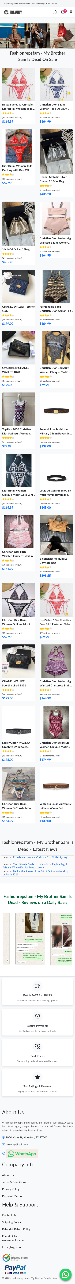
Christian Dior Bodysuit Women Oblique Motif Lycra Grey (54, 372)
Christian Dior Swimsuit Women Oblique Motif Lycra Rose (54, 747)
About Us (8, 1175)
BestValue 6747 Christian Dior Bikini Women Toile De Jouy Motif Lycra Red (17, 108)
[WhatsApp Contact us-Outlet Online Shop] (66, 1275)
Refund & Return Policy (16, 1229)
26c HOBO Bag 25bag (15, 249)
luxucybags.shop (12, 1247)
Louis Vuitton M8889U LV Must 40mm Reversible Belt (55, 494)
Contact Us (9, 1215)
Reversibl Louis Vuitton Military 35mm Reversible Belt (55, 433)
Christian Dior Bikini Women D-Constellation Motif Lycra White (17, 808)
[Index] (55, 12)
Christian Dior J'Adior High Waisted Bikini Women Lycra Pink (56, 242)
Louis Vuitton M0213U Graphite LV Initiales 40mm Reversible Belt (16, 747)
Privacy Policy (10, 1189)
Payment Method (12, 1196)
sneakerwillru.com (13, 1240)
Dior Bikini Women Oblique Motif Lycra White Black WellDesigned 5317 (18, 494)
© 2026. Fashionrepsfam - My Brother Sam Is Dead (30, 1278)
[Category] (71, 12)
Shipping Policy (11, 1222)
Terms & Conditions (14, 1182)
